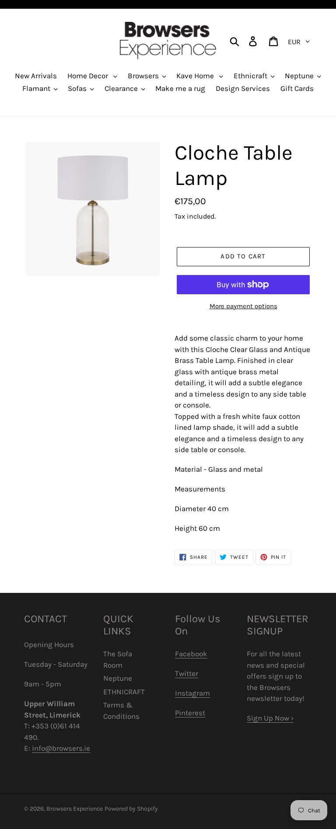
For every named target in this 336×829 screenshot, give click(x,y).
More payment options (243, 306)
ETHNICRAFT (124, 691)
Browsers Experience (74, 808)
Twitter (186, 673)
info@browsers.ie (61, 748)
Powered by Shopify (131, 808)
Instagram (192, 693)
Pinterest (190, 712)
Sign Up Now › (270, 718)
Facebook (191, 653)
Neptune (117, 678)
